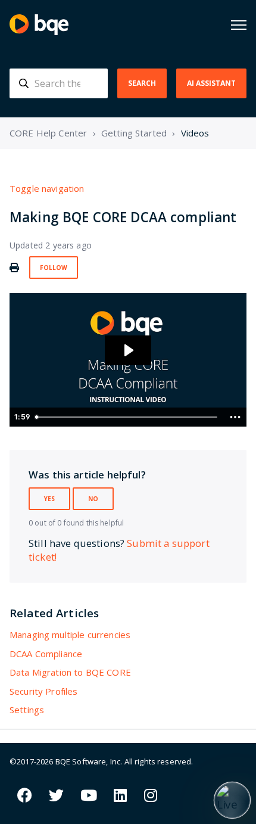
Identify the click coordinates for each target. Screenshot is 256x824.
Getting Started (134, 133)
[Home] (39, 24)
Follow (53, 267)
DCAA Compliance (46, 654)
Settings (27, 710)
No (93, 499)
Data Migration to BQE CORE (70, 672)
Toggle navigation (47, 188)
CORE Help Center (48, 133)
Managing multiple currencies (70, 634)
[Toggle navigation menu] (238, 25)
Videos (195, 133)
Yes (49, 499)
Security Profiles (44, 691)
